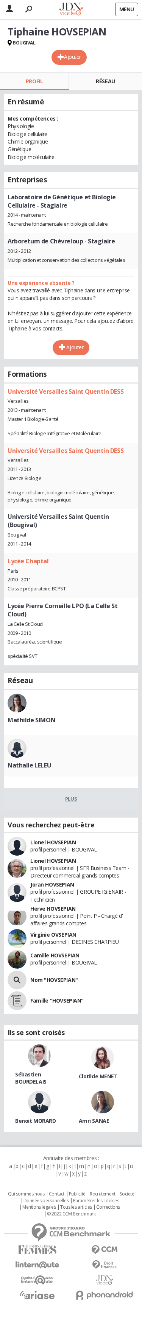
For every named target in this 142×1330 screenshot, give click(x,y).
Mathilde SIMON (31, 720)
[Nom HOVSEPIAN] (17, 980)
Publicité (77, 1194)
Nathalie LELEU (29, 765)
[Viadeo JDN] (105, 1280)
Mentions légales (39, 1207)
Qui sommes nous (26, 1194)
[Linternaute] (37, 1265)
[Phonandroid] (105, 1295)
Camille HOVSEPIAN (55, 955)
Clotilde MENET (98, 1076)
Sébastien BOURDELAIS (31, 1078)
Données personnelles (46, 1200)
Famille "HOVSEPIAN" (57, 1000)
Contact (56, 1194)
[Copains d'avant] (37, 1280)
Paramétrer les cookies (96, 1200)
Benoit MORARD (35, 1120)
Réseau (105, 81)
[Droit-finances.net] (105, 1265)
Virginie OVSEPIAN (53, 934)
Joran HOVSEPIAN (52, 884)
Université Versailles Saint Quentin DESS (65, 391)
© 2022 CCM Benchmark (71, 1214)
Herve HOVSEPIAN (53, 908)
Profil (34, 81)
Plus (71, 798)
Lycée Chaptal (28, 561)
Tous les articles (76, 1207)
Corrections (108, 1207)
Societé (127, 1194)
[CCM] (105, 1250)
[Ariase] (37, 1295)
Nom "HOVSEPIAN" (54, 979)
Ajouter (72, 56)
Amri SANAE (94, 1120)
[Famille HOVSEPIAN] (17, 1000)
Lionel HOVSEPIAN (53, 842)
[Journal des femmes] (37, 1250)
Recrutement (102, 1194)
